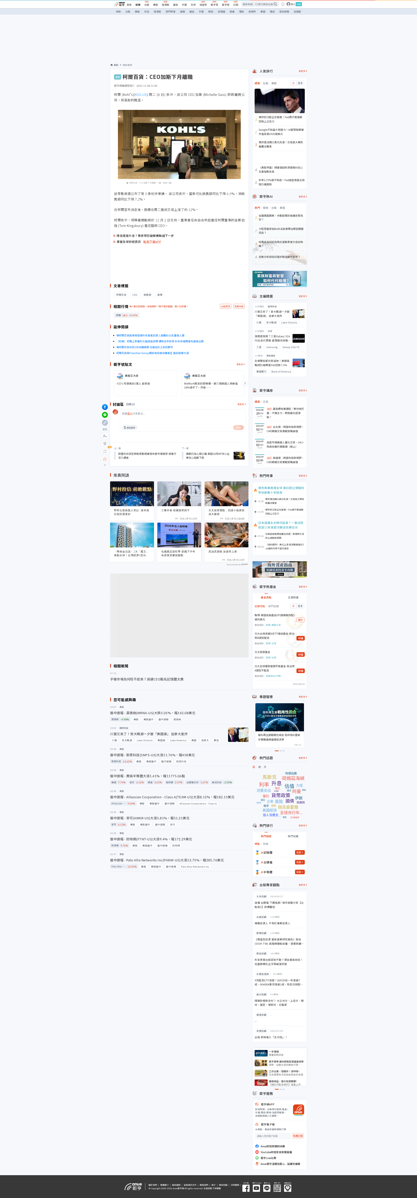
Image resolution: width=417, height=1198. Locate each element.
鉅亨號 (225, 4)
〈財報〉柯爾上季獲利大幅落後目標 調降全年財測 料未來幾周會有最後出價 (160, 341)
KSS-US (141, 94)
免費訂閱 (298, 1136)
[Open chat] (105, 459)
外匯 (184, 4)
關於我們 (153, 1184)
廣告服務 (176, 1184)
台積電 (268, 862)
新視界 (252, 11)
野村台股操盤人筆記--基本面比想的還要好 (131, 512)
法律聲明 (235, 1184)
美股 (155, 4)
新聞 (138, 4)
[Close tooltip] (132, 459)
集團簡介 (164, 1184)
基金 (175, 4)
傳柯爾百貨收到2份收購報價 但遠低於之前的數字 (144, 347)
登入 (293, 4)
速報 (182, 11)
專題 (262, 11)
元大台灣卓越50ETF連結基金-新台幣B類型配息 (275, 636)
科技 (146, 11)
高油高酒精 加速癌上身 (222, 551)
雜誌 (272, 11)
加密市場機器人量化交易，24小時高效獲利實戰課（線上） (285, 444)
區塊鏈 (221, 11)
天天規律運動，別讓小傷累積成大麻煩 (226, 512)
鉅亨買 (214, 4)
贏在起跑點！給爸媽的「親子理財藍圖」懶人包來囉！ (161, 306)
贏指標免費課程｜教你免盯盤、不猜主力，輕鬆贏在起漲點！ (285, 413)
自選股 (297, 11)
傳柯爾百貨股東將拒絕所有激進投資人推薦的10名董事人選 (150, 335)
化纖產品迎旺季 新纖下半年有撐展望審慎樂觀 (178, 553)
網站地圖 (223, 1184)
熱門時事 (170, 11)
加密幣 (203, 4)
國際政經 (272, 306)
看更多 (240, 364)
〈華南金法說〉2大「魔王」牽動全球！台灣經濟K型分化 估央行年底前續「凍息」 (131, 553)
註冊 (299, 4)
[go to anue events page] (283, 4)
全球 (193, 4)
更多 (300, 83)
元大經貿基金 (262, 652)
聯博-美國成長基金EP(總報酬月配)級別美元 (275, 617)
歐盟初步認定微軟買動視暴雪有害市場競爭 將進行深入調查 (147, 456)
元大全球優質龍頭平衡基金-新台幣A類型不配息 (275, 668)
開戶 (300, 620)
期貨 (210, 11)
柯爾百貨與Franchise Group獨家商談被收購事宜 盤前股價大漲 (152, 353)
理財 (241, 11)
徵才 (213, 1184)
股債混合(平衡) (273, 675)
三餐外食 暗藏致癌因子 (175, 510)
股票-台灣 (271, 643)
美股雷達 (127, 65)
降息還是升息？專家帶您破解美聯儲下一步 (145, 235)
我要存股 (239, 306)
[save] (105, 451)
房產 (232, 11)
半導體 (268, 872)
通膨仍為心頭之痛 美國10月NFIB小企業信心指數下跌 (208, 456)
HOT (269, 409)
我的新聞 (284, 11)
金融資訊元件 (190, 1184)
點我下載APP (152, 241)
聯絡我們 (204, 1184)
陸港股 (165, 4)
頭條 (118, 11)
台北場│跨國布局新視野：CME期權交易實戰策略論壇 (285, 429)
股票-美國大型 (273, 624)
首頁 (129, 4)
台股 (146, 4)
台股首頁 (225, 306)
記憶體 (268, 852)
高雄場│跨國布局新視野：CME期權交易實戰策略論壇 (285, 460)
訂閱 (235, 4)
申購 (300, 638)
